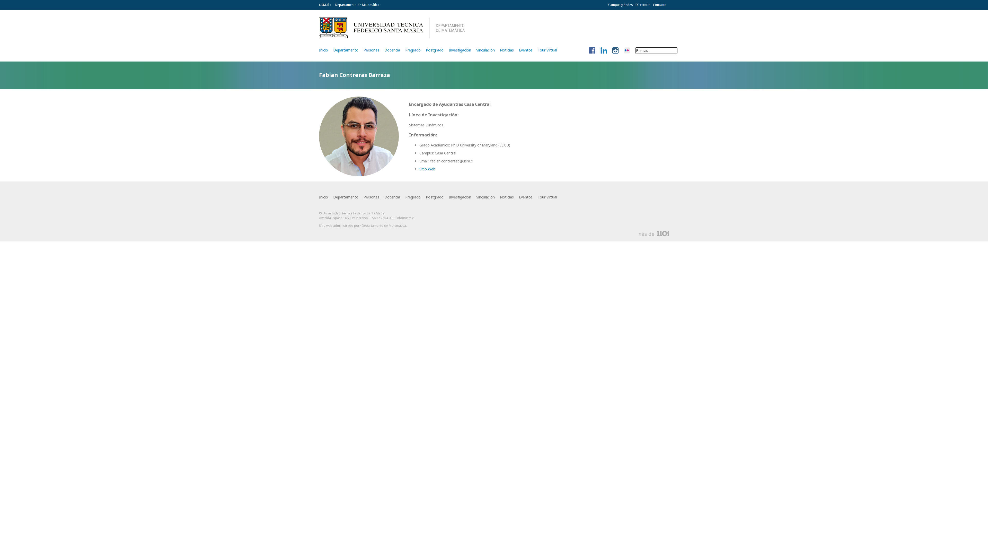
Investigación (460, 50)
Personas (371, 50)
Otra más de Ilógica (654, 233)
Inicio (323, 50)
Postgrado (435, 50)
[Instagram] (615, 50)
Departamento (345, 50)
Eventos (526, 50)
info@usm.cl (405, 218)
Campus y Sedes (620, 5)
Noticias (507, 50)
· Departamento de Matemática (356, 5)
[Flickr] (627, 50)
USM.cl (324, 5)
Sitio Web (427, 169)
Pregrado (413, 50)
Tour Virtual (547, 50)
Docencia (392, 50)
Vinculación (485, 50)
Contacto (659, 5)
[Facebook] (592, 50)
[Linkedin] (604, 50)
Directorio (643, 5)
